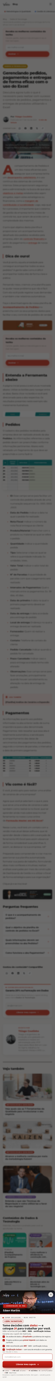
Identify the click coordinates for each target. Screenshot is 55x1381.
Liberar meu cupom (26, 1364)
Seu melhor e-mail (10, 1352)
